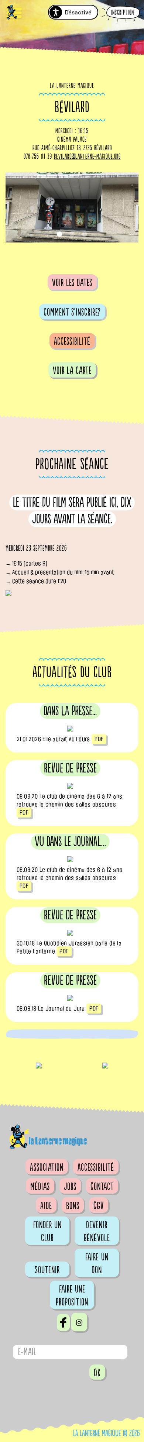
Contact (102, 1187)
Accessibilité (72, 341)
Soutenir (47, 1270)
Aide (46, 1206)
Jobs (70, 1187)
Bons (72, 1206)
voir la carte (72, 370)
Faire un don (97, 1263)
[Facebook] (63, 1322)
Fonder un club (47, 1231)
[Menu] (14, 13)
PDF (99, 739)
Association (47, 1167)
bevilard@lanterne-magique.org (87, 157)
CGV (98, 1206)
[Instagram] (79, 1322)
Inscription (122, 13)
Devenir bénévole (97, 1231)
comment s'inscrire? (72, 312)
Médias (40, 1187)
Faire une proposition (72, 1295)
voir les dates (72, 283)
